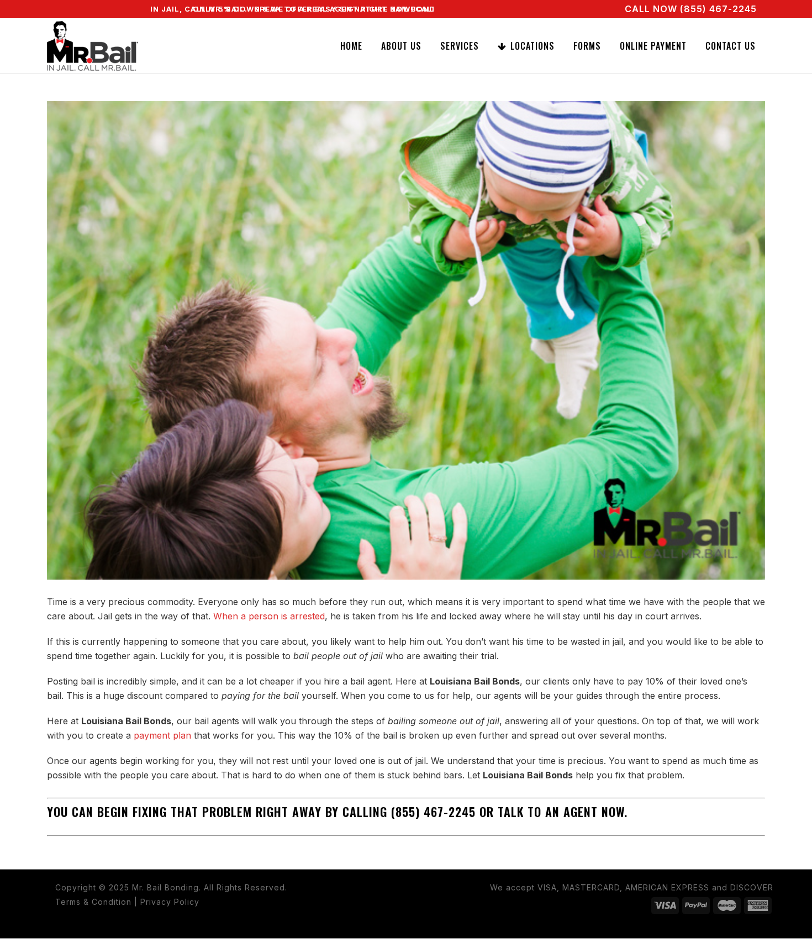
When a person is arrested (269, 616)
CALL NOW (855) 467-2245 (691, 8)
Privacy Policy (169, 901)
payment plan (162, 735)
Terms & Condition (93, 901)
